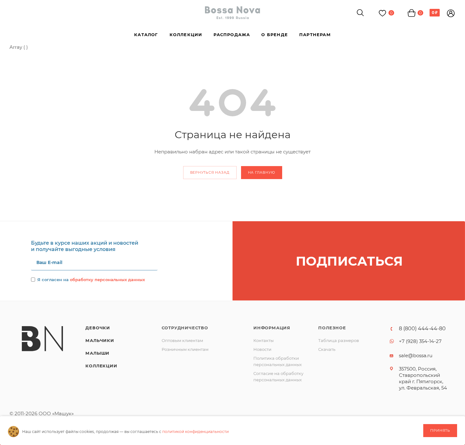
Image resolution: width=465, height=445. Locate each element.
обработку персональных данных (107, 279)
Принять (440, 430)
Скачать (326, 349)
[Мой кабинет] (451, 14)
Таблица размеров (338, 340)
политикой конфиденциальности (195, 431)
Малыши (97, 353)
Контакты (263, 340)
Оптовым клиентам (182, 340)
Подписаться (349, 261)
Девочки (97, 327)
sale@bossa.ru (415, 355)
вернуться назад (210, 172)
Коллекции (101, 365)
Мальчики (99, 340)
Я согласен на (91, 279)
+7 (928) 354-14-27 (420, 341)
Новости (262, 349)
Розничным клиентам (185, 349)
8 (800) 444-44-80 (422, 328)
